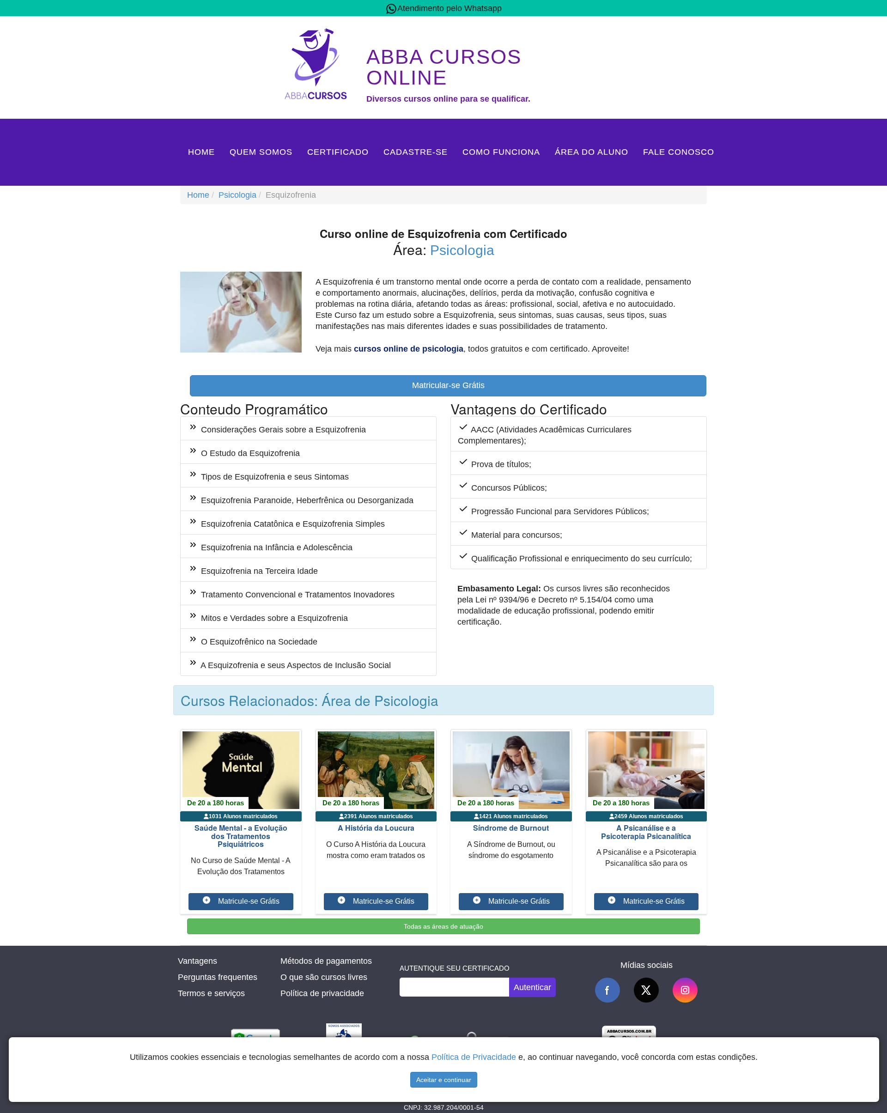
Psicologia (237, 195)
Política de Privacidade (473, 1057)
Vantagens (197, 961)
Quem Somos (261, 152)
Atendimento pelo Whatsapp (449, 8)
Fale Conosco (678, 152)
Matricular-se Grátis (448, 385)
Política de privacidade (322, 993)
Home (201, 152)
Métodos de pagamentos (326, 961)
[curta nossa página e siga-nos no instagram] (685, 990)
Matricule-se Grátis (248, 901)
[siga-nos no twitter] (646, 990)
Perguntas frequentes (217, 977)
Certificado (338, 152)
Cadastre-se (415, 152)
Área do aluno (591, 152)
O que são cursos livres (323, 977)
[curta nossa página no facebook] (607, 990)
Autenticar (532, 987)
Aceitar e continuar (443, 1079)
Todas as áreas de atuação (443, 926)
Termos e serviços (211, 993)
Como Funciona (501, 152)
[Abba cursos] (318, 63)
